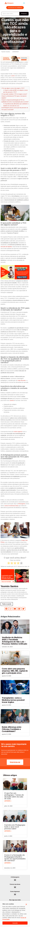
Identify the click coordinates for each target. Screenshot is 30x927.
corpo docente (21, 380)
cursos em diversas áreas (11, 505)
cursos (13, 75)
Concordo (15, 923)
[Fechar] (26, 904)
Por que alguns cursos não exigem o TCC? (12, 88)
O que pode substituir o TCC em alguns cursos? (14, 94)
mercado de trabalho (6, 246)
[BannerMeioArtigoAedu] (15, 272)
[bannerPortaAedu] (15, 575)
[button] (24, 3)
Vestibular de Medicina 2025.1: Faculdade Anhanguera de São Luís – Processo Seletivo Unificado (14, 640)
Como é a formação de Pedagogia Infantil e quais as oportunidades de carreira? (15, 858)
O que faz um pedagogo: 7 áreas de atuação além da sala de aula (14, 796)
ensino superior (18, 431)
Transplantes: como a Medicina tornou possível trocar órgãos (13, 700)
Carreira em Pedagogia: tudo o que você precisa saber (14, 827)
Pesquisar (24, 13)
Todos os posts (6, 604)
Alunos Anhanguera (16, 46)
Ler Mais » (7, 801)
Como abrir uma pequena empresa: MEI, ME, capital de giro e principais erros (15, 671)
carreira (12, 400)
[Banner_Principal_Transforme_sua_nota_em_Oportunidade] (15, 58)
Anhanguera (21, 503)
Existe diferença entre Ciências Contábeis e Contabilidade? (11, 729)
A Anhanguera (7, 46)
